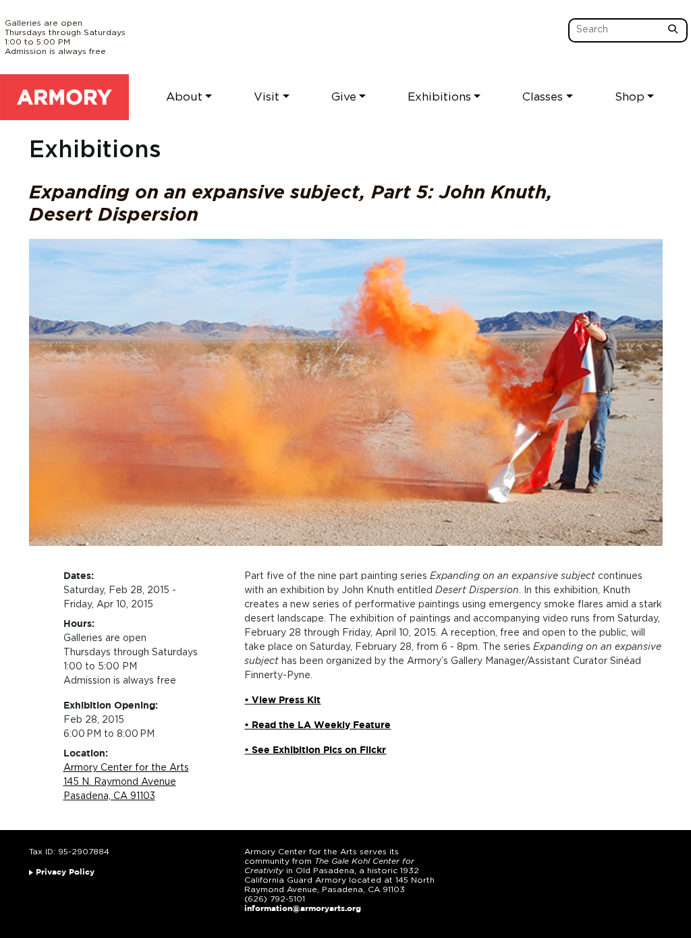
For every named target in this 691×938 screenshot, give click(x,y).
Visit (266, 97)
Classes (542, 97)
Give (343, 97)
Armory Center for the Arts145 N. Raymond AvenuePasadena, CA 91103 (126, 782)
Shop (629, 97)
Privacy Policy (65, 872)
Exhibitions (439, 97)
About (184, 97)
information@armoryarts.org (302, 908)
